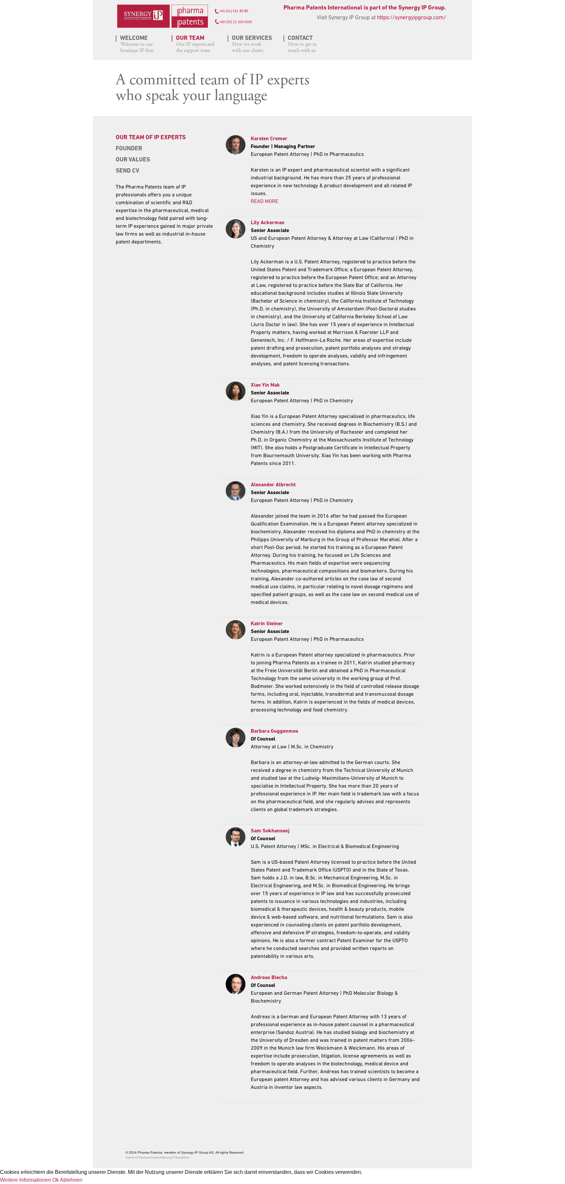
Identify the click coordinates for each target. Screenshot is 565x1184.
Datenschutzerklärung (156, 1157)
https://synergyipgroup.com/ (411, 18)
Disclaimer (182, 1157)
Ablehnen (71, 1180)
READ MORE (264, 201)
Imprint (131, 1157)
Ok (55, 1180)
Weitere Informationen (25, 1180)
